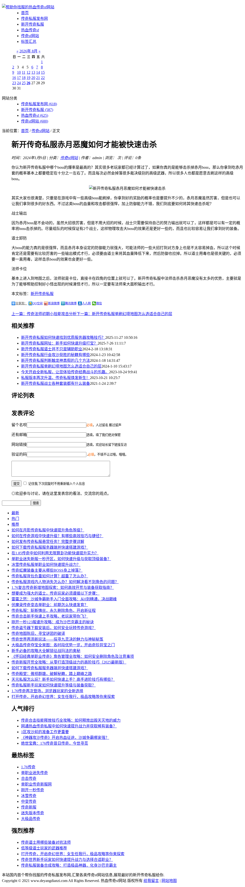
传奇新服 (28, 807)
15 (43, 72)
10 (19, 72)
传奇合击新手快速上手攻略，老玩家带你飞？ (49, 616)
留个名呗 (19, 425)
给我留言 (151, 881)
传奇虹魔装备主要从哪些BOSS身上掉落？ (47, 570)
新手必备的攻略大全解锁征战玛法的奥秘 (45, 651)
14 (38, 72)
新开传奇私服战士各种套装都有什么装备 (55, 383)
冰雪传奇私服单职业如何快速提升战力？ (45, 565)
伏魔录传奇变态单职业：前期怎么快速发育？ (49, 605)
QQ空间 (38, 303)
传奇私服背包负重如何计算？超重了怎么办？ (49, 576)
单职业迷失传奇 (34, 773)
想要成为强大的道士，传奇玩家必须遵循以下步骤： (55, 593)
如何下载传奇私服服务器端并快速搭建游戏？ (49, 547)
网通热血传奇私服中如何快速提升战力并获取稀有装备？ (69, 726)
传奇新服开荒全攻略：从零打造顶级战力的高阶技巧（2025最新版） (68, 662)
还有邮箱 (19, 435)
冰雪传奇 (28, 796)
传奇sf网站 (30, 36)
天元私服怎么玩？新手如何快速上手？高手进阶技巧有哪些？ (63, 679)
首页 (25, 13)
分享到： (21, 303)
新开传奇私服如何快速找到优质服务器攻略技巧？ (63, 337)
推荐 (15, 524)
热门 (15, 519)
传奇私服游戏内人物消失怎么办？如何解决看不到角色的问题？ (65, 582)
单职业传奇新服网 (36, 784)
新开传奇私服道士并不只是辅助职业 (51, 349)
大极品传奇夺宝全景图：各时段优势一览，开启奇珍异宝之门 (63, 645)
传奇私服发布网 (34, 19)
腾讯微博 (71, 303)
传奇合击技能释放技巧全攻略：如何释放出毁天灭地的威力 (71, 720)
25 (24, 83)
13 (33, 72)
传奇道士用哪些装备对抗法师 (46, 842)
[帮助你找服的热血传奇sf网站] (28, 7)
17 (19, 78)
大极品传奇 (30, 819)
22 (43, 78)
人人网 (86, 303)
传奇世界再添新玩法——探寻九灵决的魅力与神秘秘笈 (57, 639)
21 (38, 78)
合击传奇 (28, 778)
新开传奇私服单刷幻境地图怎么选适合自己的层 (61, 366)
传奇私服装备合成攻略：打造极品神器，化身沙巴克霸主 (69, 865)
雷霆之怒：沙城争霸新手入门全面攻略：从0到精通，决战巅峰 (64, 599)
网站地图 (169, 881)
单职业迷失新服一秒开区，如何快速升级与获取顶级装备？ (61, 559)
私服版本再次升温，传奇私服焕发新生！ (55, 378)
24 (19, 83)
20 (33, 78)
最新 (15, 513)
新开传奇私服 (32, 24)
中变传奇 (28, 801)
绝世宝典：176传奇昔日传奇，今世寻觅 (54, 743)
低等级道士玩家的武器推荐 (44, 848)
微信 (99, 303)
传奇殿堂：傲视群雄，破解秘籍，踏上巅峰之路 (51, 674)
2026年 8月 (28, 51)
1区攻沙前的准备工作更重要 (45, 732)
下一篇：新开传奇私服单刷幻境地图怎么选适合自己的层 (124, 314)
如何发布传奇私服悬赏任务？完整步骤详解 (47, 542)
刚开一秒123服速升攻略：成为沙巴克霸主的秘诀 (52, 622)
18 (24, 78)
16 (14, 78)
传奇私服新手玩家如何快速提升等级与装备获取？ (53, 685)
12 (28, 72)
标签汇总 (28, 41)
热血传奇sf (30, 30)
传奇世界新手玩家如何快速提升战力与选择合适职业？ (67, 860)
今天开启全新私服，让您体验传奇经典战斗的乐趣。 (65, 372)
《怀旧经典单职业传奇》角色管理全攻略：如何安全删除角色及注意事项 (72, 656)
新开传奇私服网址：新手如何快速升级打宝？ (59, 343)
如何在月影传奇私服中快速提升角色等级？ (47, 530)
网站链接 (19, 444)
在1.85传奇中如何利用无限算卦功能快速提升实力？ (55, 553)
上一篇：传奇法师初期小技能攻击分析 (44, 314)
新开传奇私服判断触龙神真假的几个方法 (55, 360)
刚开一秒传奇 (32, 790)
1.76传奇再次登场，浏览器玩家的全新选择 (47, 691)
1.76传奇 (28, 767)
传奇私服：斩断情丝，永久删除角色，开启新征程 (53, 610)
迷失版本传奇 (32, 813)
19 (28, 78)
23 (14, 83)
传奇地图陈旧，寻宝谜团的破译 (38, 633)
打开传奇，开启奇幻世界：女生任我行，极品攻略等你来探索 (63, 697)
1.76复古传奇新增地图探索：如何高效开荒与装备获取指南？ (62, 588)
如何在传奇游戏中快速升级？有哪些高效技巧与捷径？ (57, 536)
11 (23, 72)
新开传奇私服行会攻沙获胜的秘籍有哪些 (55, 355)
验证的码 (19, 454)
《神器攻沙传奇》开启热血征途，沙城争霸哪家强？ (65, 738)
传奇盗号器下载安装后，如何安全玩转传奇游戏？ (53, 628)
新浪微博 (54, 303)
